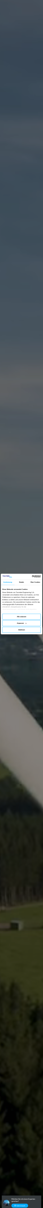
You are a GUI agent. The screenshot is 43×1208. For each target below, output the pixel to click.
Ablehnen (21, 630)
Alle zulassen (21, 616)
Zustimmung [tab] (7, 582)
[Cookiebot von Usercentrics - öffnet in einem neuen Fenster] (32, 576)
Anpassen (20, 623)
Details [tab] (21, 582)
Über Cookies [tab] (35, 582)
